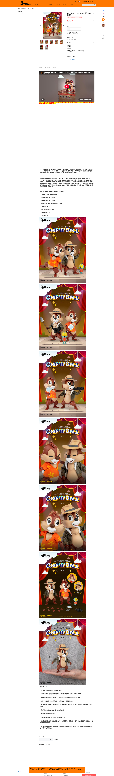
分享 (70, 59)
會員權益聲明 (65, 775)
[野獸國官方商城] (25, 3)
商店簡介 (45, 773)
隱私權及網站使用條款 (48, 775)
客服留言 (64, 773)
